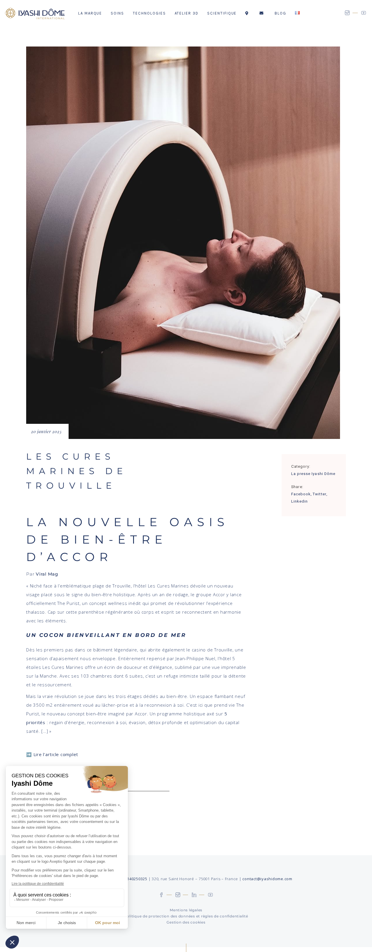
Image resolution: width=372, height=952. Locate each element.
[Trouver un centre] (248, 13)
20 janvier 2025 (46, 431)
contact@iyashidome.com (267, 878)
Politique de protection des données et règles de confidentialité (186, 916)
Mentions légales (186, 910)
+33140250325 (133, 878)
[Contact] (262, 13)
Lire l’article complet (55, 754)
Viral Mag (47, 574)
